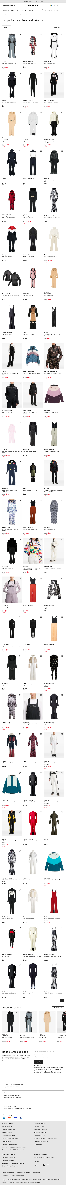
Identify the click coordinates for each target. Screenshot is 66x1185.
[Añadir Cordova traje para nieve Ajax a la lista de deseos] (41, 112)
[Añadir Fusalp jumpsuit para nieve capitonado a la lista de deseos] (41, 734)
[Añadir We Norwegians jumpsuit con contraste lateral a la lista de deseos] (41, 73)
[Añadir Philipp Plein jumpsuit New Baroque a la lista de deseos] (20, 695)
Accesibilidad (36, 1172)
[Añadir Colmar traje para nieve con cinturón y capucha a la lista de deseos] (62, 773)
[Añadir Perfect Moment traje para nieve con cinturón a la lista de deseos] (41, 812)
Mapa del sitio (38, 1144)
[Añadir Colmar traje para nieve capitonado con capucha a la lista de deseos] (62, 734)
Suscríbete (38, 1062)
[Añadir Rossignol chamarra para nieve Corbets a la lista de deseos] (62, 383)
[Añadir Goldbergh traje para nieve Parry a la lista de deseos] (62, 34)
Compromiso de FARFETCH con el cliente (14, 1150)
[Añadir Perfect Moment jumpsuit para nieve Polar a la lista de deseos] (41, 34)
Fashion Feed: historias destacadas (44, 1157)
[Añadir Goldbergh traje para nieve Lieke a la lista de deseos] (20, 539)
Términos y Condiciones (23, 1172)
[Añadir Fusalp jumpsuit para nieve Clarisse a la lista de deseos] (20, 151)
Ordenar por (56, 27)
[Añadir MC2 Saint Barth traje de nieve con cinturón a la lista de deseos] (62, 73)
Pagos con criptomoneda (9, 1144)
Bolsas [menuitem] (31, 10)
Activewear (15, 14)
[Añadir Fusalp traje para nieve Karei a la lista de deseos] (20, 734)
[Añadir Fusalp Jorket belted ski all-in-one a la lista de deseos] (41, 461)
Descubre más (58, 1007)
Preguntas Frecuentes (12, 1095)
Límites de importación (8, 1135)
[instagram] (35, 1165)
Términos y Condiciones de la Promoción (14, 1147)
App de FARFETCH (39, 1135)
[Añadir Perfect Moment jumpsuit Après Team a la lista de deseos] (20, 890)
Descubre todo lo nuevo (37, 1)
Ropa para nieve (24, 14)
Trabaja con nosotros (40, 1132)
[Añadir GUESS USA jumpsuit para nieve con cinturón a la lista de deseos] (62, 539)
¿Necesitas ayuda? (10, 1106)
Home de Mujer (6, 14)
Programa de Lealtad (8, 1160)
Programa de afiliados (8, 1157)
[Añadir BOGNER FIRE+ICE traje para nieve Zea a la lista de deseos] (20, 383)
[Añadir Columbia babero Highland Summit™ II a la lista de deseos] (20, 578)
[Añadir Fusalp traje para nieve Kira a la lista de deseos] (20, 228)
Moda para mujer (7, 5)
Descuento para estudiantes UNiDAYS (13, 1163)
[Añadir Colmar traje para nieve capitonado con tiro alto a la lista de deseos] (62, 151)
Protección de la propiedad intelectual (13, 1175)
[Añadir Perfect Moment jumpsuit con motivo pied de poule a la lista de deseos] (62, 965)
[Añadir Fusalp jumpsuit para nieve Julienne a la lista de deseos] (20, 73)
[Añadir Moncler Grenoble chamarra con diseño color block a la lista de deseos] (41, 345)
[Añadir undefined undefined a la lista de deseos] (17, 1012)
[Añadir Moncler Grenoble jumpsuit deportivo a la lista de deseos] (41, 151)
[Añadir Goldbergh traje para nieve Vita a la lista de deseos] (20, 112)
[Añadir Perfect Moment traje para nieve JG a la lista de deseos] (62, 695)
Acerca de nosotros (39, 1126)
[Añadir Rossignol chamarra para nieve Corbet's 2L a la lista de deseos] (62, 851)
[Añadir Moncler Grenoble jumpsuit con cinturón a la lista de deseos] (41, 228)
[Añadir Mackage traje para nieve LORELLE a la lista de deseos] (41, 422)
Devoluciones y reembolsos (10, 1138)
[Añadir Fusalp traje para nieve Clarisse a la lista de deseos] (41, 656)
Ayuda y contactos (7, 1126)
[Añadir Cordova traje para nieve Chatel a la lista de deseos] (62, 500)
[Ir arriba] (62, 1000)
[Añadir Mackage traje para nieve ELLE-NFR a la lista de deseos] (41, 267)
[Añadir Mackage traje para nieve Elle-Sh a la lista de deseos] (20, 656)
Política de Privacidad (54, 1069)
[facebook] (44, 1165)
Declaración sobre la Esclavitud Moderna (45, 1138)
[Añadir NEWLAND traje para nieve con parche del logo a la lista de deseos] (20, 617)
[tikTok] (40, 1165)
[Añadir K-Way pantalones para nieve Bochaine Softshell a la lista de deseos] (62, 306)
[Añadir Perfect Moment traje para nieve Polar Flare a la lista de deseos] (41, 773)
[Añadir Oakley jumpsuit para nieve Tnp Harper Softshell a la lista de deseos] (20, 345)
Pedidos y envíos (7, 1132)
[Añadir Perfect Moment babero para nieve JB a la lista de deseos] (20, 306)
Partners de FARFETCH (40, 1129)
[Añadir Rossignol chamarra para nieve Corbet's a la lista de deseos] (20, 773)
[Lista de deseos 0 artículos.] (58, 5)
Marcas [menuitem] (13, 10)
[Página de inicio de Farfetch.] (33, 5)
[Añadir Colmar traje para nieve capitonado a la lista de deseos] (20, 34)
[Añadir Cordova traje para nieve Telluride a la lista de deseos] (62, 228)
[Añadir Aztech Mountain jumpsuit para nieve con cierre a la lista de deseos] (62, 422)
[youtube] (48, 1165)
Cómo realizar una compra (13, 1084)
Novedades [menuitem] (5, 10)
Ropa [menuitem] (18, 10)
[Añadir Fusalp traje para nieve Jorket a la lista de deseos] (41, 306)
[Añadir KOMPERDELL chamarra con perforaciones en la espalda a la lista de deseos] (20, 267)
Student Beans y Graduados (10, 1166)
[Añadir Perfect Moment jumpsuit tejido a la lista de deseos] (20, 927)
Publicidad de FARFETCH (41, 1141)
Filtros (5, 27)
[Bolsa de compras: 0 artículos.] (62, 5)
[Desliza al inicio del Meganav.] (37, 10)
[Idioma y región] (51, 5)
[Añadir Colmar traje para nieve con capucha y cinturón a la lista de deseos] (20, 812)
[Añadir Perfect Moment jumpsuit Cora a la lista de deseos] (41, 965)
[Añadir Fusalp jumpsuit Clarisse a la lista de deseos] (41, 851)
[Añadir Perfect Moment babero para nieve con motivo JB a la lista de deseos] (62, 927)
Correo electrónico (38, 1054)
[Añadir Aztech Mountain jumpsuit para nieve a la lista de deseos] (41, 578)
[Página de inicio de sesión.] (54, 5)
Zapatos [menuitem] (24, 10)
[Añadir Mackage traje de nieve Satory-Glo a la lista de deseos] (20, 189)
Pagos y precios (6, 1141)
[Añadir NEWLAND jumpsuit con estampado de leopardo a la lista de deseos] (41, 617)
